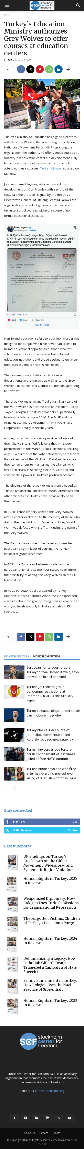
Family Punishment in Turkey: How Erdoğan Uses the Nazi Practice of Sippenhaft (50, 985)
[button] (6, 5)
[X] (30, 69)
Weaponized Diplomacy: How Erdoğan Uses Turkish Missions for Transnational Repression (51, 903)
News (7, 15)
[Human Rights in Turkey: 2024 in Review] (12, 944)
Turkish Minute (50, 168)
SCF (10, 60)
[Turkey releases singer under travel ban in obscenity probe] (14, 715)
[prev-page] (6, 788)
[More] (68, 69)
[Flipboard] (25, 1118)
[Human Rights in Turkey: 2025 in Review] (12, 884)
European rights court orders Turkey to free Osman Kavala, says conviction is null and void (53, 672)
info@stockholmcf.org (49, 1091)
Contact (43, 1133)
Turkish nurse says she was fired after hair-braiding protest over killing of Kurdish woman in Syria (51, 773)
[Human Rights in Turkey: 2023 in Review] (12, 1006)
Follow (72, 830)
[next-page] (13, 788)
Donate (56, 1133)
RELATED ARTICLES (16, 656)
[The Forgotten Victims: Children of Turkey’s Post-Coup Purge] (12, 924)
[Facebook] (21, 69)
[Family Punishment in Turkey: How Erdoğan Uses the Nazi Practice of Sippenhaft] (12, 986)
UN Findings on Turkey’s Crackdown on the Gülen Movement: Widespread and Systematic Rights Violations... (49, 863)
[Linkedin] (58, 69)
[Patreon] (47, 1118)
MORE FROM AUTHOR (46, 656)
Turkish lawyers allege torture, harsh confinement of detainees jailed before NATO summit (51, 754)
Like (74, 821)
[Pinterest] (40, 69)
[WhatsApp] (49, 69)
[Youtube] (69, 1118)
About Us (29, 1133)
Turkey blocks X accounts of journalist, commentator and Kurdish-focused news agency (50, 734)
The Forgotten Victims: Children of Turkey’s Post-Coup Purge (51, 920)
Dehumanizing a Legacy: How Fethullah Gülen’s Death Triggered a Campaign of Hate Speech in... (50, 965)
